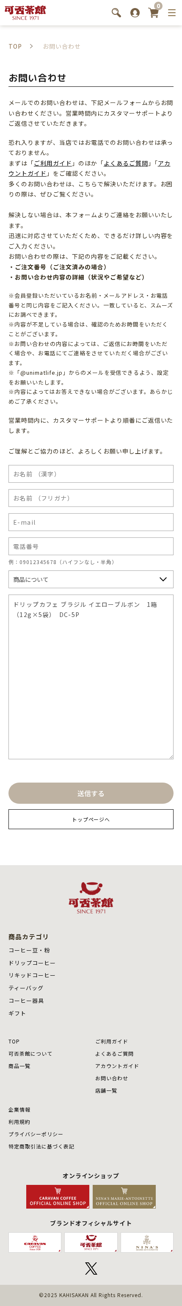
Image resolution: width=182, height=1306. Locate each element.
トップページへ (91, 819)
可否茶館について (30, 1053)
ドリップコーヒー (32, 963)
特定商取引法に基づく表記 (41, 1146)
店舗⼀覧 (106, 1090)
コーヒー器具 (26, 1000)
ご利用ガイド (53, 163)
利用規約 (19, 1121)
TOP (14, 1041)
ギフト (17, 1013)
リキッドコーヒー (32, 975)
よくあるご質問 (126, 163)
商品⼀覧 (19, 1065)
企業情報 (19, 1109)
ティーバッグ (26, 988)
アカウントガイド (117, 1065)
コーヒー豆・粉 (29, 950)
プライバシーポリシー (35, 1133)
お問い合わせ (111, 1078)
